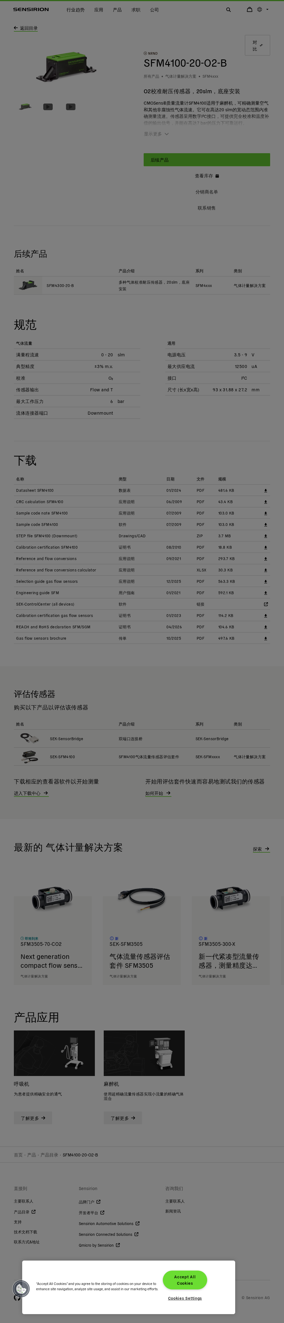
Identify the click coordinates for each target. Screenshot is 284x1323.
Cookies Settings (185, 1298)
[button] (21, 1289)
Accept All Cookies (185, 1280)
